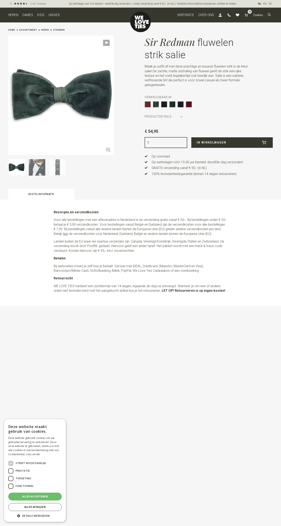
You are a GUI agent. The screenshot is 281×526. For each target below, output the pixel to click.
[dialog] (35, 470)
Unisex (54, 15)
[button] (269, 15)
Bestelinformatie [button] (41, 194)
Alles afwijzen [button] (35, 507)
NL (259, 3)
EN (265, 3)
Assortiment (28, 30)
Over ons (206, 15)
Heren (13, 15)
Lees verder (33, 454)
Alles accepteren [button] (35, 496)
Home (11, 30)
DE (270, 3)
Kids (40, 15)
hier (65, 234)
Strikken (59, 30)
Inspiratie (185, 15)
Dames (27, 15)
